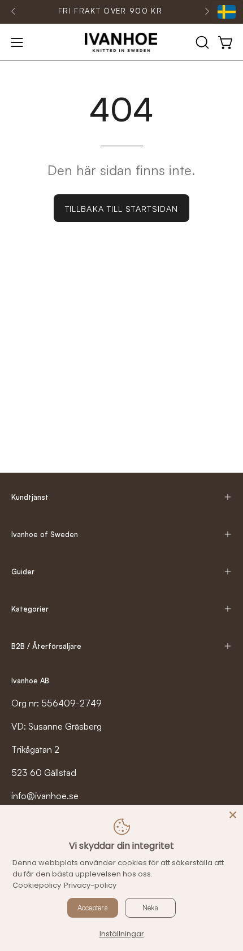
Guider (22, 571)
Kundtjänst (30, 496)
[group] (110, 11)
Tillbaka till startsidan (121, 208)
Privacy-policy (90, 885)
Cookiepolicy (36, 885)
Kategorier (30, 608)
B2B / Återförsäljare (46, 646)
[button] (201, 42)
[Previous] (13, 11)
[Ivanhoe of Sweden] (121, 42)
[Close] (232, 815)
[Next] (207, 11)
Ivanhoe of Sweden (44, 534)
